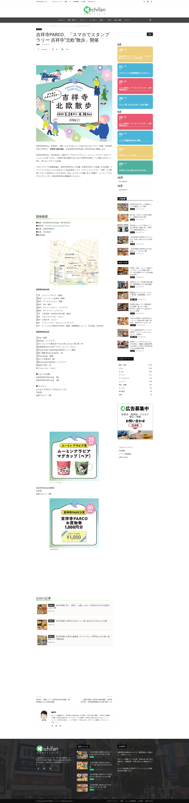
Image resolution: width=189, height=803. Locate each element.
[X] (151, 1)
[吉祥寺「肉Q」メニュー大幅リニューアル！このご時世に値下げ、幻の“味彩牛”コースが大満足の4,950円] (122, 271)
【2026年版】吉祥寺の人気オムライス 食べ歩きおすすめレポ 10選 (100, 765)
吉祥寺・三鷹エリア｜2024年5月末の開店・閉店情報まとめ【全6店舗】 (53, 701)
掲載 (66, 1)
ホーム (38, 26)
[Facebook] (144, 1)
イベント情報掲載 (74, 1)
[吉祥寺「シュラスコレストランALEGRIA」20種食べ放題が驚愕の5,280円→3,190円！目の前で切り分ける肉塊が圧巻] (122, 344)
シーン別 (92, 20)
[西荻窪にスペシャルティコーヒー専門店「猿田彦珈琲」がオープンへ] (122, 295)
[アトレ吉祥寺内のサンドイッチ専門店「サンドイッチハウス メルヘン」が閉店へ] (122, 333)
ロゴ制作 (83, 1)
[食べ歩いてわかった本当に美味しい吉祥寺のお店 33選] (122, 218)
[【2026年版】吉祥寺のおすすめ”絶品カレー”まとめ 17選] (122, 252)
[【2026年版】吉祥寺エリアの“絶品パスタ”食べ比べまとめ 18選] (82, 777)
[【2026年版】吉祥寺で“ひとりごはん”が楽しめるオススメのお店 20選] (122, 240)
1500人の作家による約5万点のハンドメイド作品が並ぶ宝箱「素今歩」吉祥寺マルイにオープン (141, 320)
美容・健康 (117, 20)
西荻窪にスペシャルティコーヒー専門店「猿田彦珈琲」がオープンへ (141, 295)
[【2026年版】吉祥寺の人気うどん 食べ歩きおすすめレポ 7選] (82, 755)
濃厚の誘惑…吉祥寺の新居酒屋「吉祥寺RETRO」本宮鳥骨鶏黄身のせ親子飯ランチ (96, 701)
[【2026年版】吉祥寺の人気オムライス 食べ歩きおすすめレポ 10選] (82, 765)
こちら (56, 722)
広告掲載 (122, 451)
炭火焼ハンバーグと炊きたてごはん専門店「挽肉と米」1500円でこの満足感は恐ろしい (141, 228)
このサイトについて (57, 1)
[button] (150, 20)
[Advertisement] (74, 59)
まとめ (61, 20)
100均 (109, 20)
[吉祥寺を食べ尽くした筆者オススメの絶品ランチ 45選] (122, 207)
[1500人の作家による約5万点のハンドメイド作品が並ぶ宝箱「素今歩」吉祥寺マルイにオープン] (122, 321)
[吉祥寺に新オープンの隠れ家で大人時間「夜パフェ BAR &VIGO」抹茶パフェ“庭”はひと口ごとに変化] (122, 307)
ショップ (133, 325)
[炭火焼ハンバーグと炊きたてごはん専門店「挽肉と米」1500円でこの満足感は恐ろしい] (122, 228)
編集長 (38, 44)
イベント (44, 26)
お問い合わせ (91, 1)
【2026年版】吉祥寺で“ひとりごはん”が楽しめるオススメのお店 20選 (141, 239)
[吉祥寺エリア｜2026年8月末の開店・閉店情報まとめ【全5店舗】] (122, 285)
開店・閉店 (71, 20)
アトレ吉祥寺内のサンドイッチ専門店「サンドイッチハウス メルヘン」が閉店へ (141, 332)
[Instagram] (147, 1)
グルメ (82, 20)
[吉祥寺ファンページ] (94, 10)
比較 (101, 20)
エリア (126, 20)
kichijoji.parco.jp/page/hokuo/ (57, 226)
